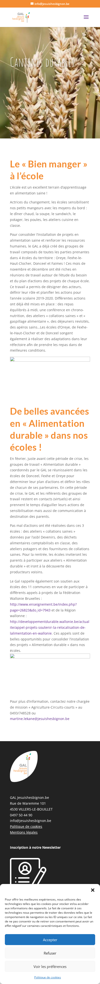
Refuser (50, 953)
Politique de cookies (47, 977)
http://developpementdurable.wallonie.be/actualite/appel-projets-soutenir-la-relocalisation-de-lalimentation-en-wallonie (49, 627)
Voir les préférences (50, 966)
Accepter (50, 939)
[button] (92, 890)
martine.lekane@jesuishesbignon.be (39, 718)
